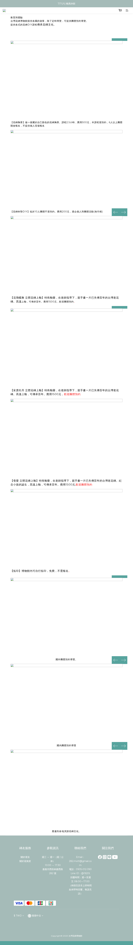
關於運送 (25, 857)
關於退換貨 (25, 861)
